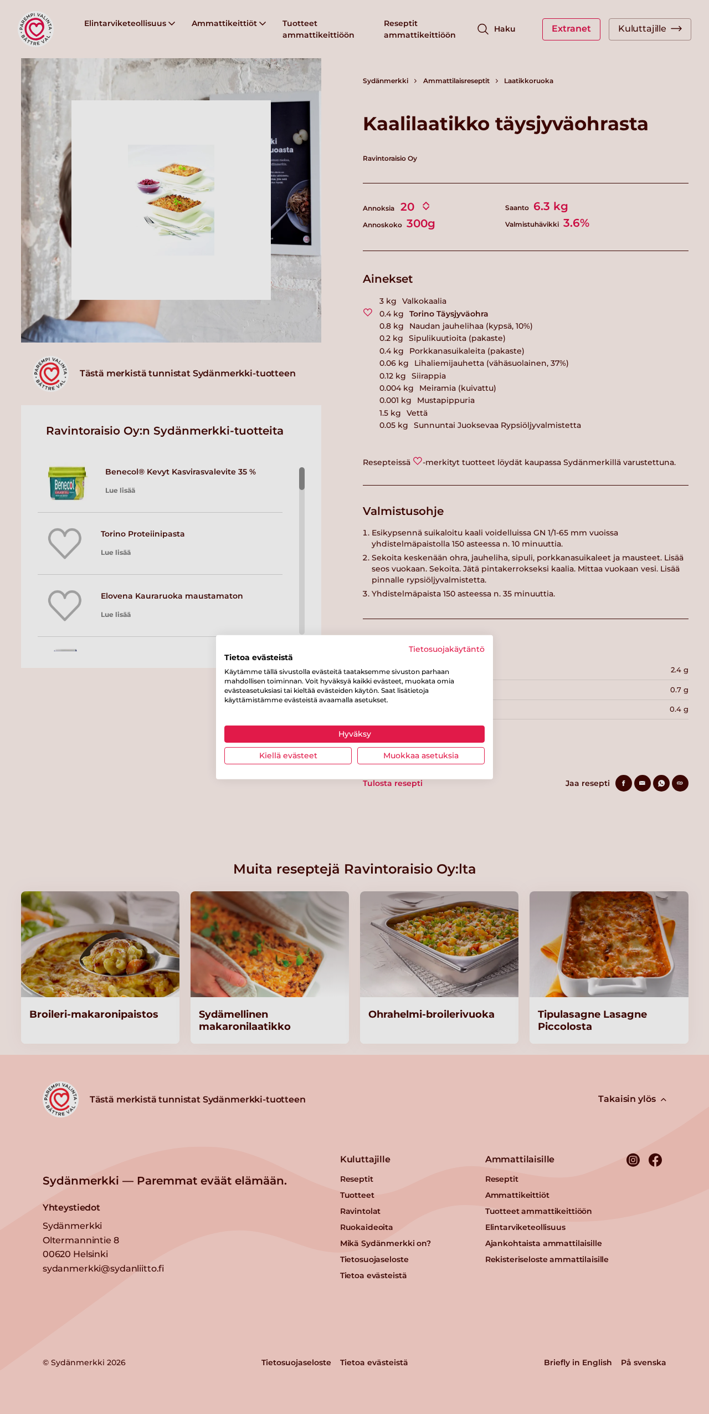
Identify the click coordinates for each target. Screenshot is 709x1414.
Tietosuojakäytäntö (447, 648)
